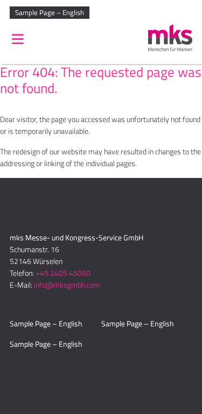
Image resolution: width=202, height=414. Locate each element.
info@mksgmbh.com (67, 284)
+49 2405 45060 (63, 273)
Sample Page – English (49, 12)
